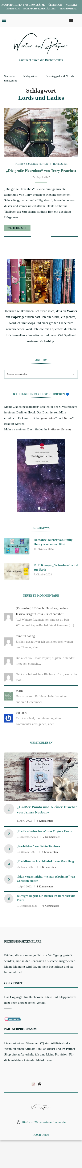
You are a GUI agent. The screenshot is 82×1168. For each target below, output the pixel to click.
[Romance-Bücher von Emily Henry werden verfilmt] (16, 546)
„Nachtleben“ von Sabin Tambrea (38, 846)
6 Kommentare (50, 905)
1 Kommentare (45, 886)
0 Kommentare (48, 867)
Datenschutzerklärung (39, 8)
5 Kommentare (45, 820)
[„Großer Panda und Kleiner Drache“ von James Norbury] (41, 776)
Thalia (67, 418)
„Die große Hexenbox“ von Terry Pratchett (41, 170)
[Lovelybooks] (33, 1084)
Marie (19, 690)
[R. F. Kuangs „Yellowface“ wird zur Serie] (16, 571)
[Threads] (40, 1084)
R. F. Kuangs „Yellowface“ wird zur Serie (56, 567)
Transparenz (68, 8)
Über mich (55, 5)
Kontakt (71, 5)
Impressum (13, 8)
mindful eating (25, 636)
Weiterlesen (16, 228)
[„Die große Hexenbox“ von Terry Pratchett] (41, 132)
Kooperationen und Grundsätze (23, 5)
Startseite (9, 76)
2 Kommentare (51, 836)
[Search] (78, 20)
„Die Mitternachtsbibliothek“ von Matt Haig (45, 861)
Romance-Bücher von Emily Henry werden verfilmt (53, 542)
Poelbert (21, 712)
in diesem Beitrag (59, 429)
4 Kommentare (50, 851)
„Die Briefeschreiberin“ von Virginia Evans (44, 831)
